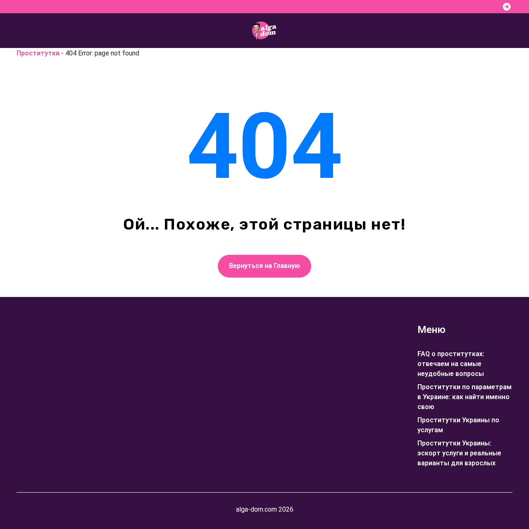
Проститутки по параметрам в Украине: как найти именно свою (464, 397)
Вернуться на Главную (264, 266)
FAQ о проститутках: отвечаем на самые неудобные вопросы (450, 364)
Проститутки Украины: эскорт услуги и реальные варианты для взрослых (459, 453)
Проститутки (38, 53)
